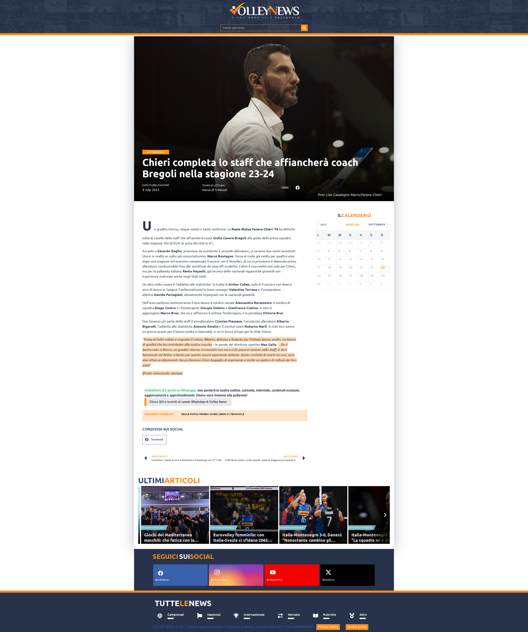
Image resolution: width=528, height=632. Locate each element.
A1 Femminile (155, 152)
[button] (297, 187)
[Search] (304, 28)
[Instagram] (217, 572)
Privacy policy (328, 627)
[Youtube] (273, 572)
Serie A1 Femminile (231, 414)
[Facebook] (160, 573)
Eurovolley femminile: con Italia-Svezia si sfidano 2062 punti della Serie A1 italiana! (241, 540)
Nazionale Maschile (153, 527)
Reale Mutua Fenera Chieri (199, 414)
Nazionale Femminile (222, 527)
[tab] (172, 615)
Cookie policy (357, 627)
